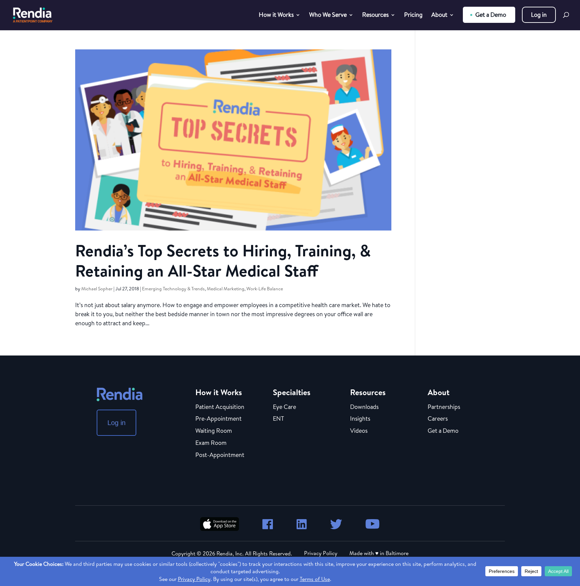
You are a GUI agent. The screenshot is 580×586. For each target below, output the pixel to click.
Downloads (364, 407)
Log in (539, 14)
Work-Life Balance (264, 288)
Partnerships (444, 407)
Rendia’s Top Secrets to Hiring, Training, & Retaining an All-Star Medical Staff (223, 260)
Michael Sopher (96, 288)
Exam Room (211, 443)
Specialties (291, 392)
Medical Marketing (225, 288)
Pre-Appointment (218, 419)
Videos (359, 431)
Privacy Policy (320, 553)
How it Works (276, 15)
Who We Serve (328, 15)
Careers (438, 419)
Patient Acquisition (219, 407)
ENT (278, 419)
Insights (360, 419)
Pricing (413, 15)
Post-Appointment (219, 455)
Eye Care (284, 407)
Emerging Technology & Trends (173, 288)
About (439, 15)
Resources (375, 15)
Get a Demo (490, 14)
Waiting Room (213, 431)
